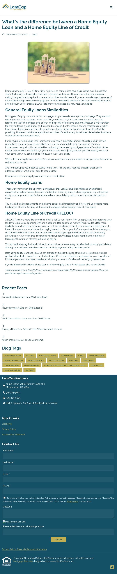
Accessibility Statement (13, 434)
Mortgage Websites (23, 561)
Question (7, 506)
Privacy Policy (9, 429)
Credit (34, 34)
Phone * (7, 486)
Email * (6, 474)
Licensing (7, 424)
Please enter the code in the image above (23, 526)
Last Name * (9, 462)
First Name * (9, 450)
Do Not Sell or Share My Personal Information (24, 549)
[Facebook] (112, 567)
